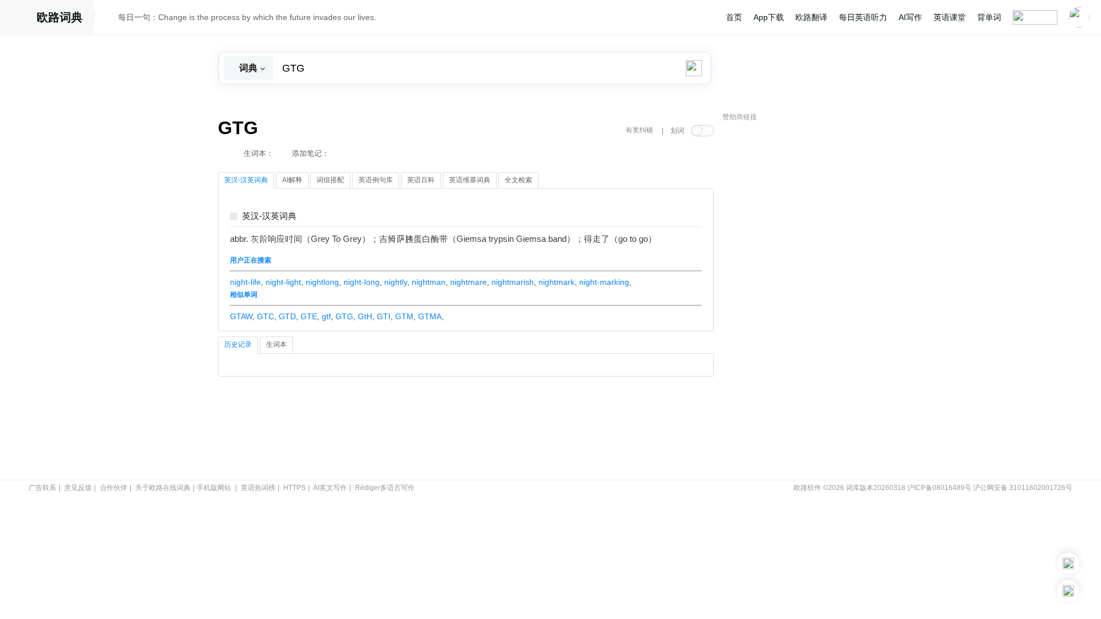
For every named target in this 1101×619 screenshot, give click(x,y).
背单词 (989, 17)
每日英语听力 (863, 17)
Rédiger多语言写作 (385, 488)
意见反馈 (78, 488)
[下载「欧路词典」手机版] (1068, 563)
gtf (326, 316)
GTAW (241, 316)
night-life (245, 282)
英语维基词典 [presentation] (469, 180)
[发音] (109, 19)
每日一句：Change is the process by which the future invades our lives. (247, 17)
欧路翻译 (811, 17)
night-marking (604, 282)
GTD (287, 316)
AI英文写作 (330, 488)
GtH (365, 316)
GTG (344, 316)
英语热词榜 (258, 488)
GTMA (430, 316)
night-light (283, 282)
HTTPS (294, 488)
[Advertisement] (809, 301)
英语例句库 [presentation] (375, 180)
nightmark (556, 282)
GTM (404, 316)
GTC (265, 316)
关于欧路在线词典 (162, 488)
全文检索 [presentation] (518, 180)
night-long (361, 282)
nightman (429, 282)
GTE (308, 316)
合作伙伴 (113, 488)
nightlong (322, 282)
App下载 (768, 17)
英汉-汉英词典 (269, 216)
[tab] (246, 180)
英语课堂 (950, 17)
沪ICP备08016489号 (939, 488)
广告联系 (42, 488)
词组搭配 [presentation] (330, 180)
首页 (734, 17)
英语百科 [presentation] (421, 180)
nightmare (468, 282)
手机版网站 (214, 488)
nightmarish (512, 282)
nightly (395, 282)
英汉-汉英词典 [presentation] (246, 180)
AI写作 (910, 17)
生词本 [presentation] (276, 344)
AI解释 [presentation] (292, 180)
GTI (384, 316)
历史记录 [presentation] (238, 344)
